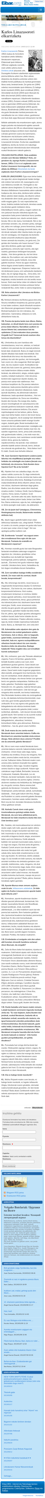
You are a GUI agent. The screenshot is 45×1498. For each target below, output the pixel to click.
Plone (37, 1488)
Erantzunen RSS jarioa (16, 1196)
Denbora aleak (7, 71)
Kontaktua (39, 1495)
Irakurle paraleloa (11, 1441)
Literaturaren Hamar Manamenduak (18, 1468)
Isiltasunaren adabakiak (22, 888)
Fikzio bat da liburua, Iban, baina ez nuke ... (21, 1341)
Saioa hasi (39, 1)
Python (5, 1491)
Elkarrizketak (37, 1108)
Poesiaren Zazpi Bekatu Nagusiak (18, 1450)
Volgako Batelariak (13, 24)
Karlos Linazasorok (9, 51)
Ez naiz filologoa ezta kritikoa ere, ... (18, 1320)
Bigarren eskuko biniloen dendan (17, 1423)
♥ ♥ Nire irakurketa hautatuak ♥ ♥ (17, 1459)
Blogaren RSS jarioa (15, 1193)
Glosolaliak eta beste (26, 169)
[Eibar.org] (12, 3)
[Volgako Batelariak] (15, 1182)
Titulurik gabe (9, 1393)
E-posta (6, 1136)
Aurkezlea (8, 1402)
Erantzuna (7, 1144)
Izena (5, 1129)
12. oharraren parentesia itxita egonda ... (20, 1302)
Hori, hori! (8, 1311)
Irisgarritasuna (28, 1495)
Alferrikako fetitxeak (12, 1432)
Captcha (6, 1153)
